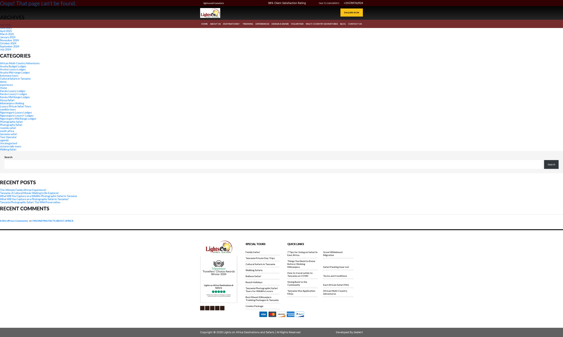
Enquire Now (351, 12)
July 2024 (5, 49)
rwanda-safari (8, 127)
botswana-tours (9, 75)
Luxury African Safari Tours (15, 106)
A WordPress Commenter (14, 220)
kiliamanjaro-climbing (12, 103)
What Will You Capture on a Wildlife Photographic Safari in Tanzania (38, 196)
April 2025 (6, 31)
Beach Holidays (254, 282)
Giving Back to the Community (297, 283)
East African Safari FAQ (336, 284)
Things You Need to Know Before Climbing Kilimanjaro (301, 264)
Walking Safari (8, 149)
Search (8, 157)
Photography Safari (11, 124)
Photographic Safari (11, 121)
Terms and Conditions (335, 275)
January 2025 (7, 37)
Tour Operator (8, 137)
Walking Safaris (254, 270)
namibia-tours (8, 109)
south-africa (7, 131)
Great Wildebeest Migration (333, 253)
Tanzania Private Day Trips (260, 258)
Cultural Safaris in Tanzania (15, 78)
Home (3, 87)
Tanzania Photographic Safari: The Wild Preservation (30, 202)
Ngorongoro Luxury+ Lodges (16, 115)
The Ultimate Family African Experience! (23, 189)
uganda (4, 140)
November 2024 (9, 40)
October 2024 (8, 43)
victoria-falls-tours (10, 146)
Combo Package (254, 306)
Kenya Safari (7, 100)
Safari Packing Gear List (336, 266)
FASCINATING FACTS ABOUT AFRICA (53, 220)
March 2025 (7, 34)
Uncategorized (8, 143)
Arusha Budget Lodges (13, 66)
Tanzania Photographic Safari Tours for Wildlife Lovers (262, 289)
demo (3, 81)
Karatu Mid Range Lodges (15, 97)
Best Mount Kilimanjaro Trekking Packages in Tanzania (262, 298)
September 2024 (9, 46)
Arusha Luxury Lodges (13, 69)
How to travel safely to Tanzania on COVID (300, 274)
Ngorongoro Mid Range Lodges (18, 118)
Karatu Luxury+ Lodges (13, 94)
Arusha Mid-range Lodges (15, 72)
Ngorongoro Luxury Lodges (16, 112)
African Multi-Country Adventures (20, 63)
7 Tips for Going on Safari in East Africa (302, 253)
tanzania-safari (8, 134)
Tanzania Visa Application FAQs (301, 292)
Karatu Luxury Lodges (12, 90)
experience (6, 84)
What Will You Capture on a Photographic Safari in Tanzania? (34, 199)
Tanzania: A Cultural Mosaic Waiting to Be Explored (29, 193)
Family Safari (253, 252)
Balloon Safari (253, 276)
